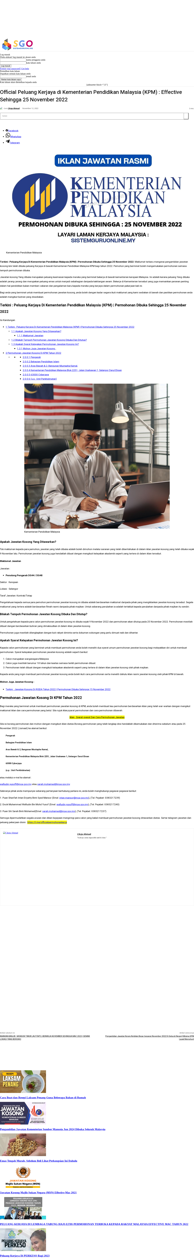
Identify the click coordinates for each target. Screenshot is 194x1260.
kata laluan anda (33, 63)
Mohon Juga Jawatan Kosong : (36, 348)
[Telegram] (86, 841)
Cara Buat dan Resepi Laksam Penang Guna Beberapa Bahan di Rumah (43, 1097)
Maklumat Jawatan (30, 335)
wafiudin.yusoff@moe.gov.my (16, 784)
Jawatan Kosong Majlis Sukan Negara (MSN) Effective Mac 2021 (38, 1192)
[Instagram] (170, 44)
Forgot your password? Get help (14, 68)
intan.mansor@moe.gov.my (74, 798)
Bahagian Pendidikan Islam (41, 361)
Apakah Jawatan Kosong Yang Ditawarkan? (36, 331)
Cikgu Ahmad (14, 108)
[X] (177, 44)
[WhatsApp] (90, 841)
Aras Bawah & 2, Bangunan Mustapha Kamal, (50, 366)
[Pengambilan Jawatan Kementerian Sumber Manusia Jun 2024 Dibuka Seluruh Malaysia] (23, 1124)
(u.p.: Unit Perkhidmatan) (40, 379)
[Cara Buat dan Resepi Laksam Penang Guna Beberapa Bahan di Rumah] (23, 1092)
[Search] (186, 116)
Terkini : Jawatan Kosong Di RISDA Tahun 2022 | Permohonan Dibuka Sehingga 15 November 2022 (58, 689)
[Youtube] (95, 841)
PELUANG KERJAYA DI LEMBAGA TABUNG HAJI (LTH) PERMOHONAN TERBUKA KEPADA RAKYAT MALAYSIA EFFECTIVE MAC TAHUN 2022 (94, 1224)
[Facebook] (164, 44)
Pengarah (32, 357)
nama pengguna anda (35, 60)
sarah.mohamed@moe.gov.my (53, 784)
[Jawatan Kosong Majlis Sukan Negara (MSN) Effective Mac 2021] (23, 1187)
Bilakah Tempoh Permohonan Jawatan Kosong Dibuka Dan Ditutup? (49, 340)
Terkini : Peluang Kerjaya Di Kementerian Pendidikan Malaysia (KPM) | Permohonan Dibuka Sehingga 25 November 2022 (70, 327)
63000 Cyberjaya (36, 374)
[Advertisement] (97, 925)
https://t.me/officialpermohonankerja (47, 822)
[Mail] (82, 841)
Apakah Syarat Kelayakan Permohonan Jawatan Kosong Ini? (45, 344)
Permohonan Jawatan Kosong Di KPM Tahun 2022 (33, 353)
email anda (31, 76)
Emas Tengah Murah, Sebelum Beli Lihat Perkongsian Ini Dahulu (38, 1160)
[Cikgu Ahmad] (2, 108)
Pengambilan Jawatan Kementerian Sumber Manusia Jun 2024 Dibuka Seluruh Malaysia (52, 1129)
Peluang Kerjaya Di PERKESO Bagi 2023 (25, 1255)
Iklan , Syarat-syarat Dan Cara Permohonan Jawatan (97, 717)
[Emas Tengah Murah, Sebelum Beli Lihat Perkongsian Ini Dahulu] (23, 1155)
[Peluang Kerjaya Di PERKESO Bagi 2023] (23, 1250)
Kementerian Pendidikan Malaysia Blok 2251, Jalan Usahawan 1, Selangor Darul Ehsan (72, 370)
